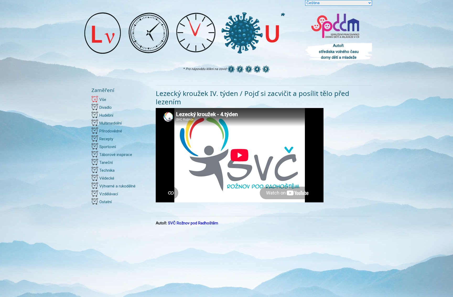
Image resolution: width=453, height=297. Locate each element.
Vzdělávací (108, 194)
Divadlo (105, 107)
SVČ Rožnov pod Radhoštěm (193, 223)
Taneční (106, 162)
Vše (102, 99)
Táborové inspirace (115, 154)
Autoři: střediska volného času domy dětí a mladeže (339, 51)
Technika (107, 170)
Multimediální (110, 123)
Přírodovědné (110, 131)
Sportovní (107, 146)
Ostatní (105, 201)
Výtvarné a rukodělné (117, 186)
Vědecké (106, 178)
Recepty (106, 139)
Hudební (106, 115)
